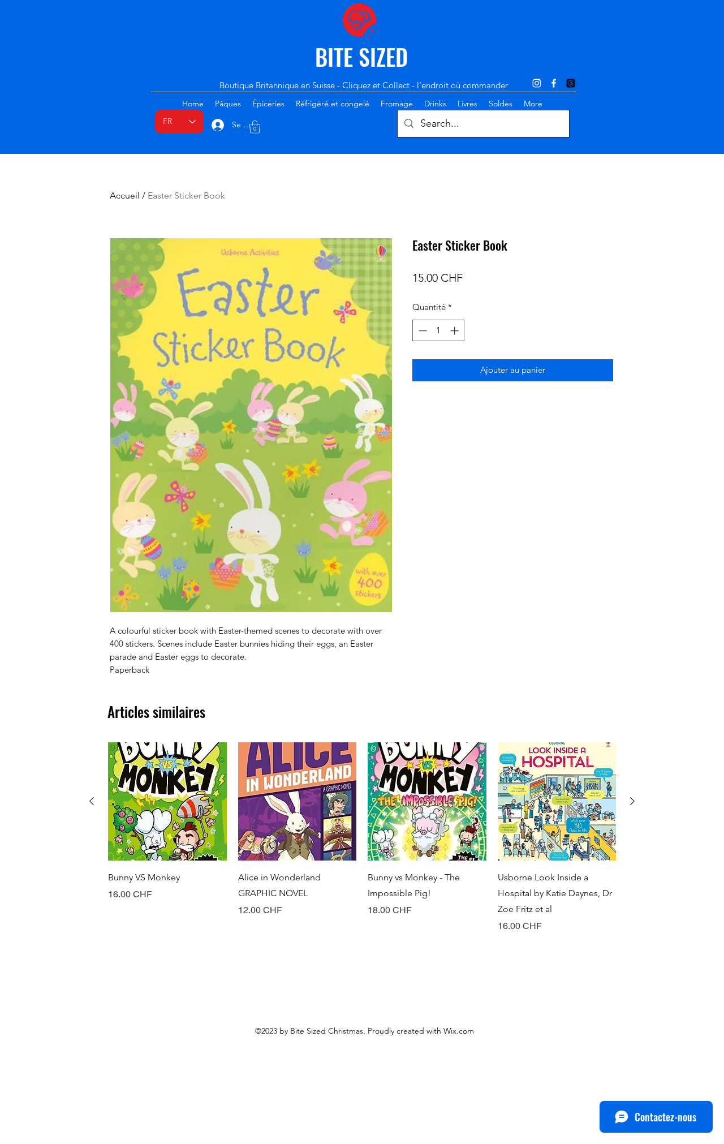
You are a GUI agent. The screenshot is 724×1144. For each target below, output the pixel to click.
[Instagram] (536, 83)
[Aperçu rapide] (167, 801)
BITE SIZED (361, 57)
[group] (362, 838)
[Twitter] (570, 83)
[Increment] (455, 330)
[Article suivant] (632, 801)
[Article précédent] (91, 801)
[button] (254, 127)
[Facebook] (553, 83)
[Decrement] (421, 330)
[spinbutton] (438, 330)
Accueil (125, 195)
